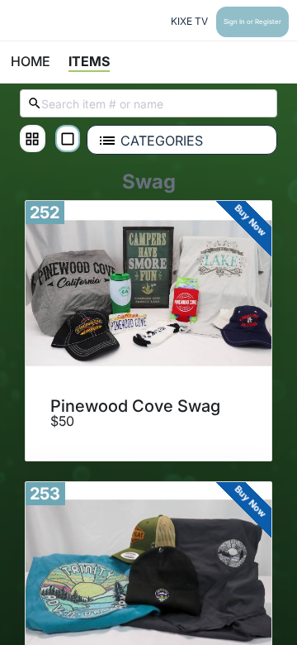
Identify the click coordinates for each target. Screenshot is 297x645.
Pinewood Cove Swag (135, 406)
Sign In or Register (252, 21)
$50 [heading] (62, 421)
